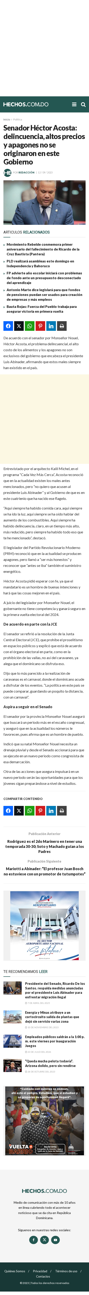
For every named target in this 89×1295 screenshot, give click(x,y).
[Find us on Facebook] (33, 1240)
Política (17, 119)
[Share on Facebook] (8, 326)
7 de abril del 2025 (38, 1003)
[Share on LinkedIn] (51, 326)
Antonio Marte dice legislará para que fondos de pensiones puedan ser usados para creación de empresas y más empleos (44, 294)
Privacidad (40, 1271)
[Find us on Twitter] (44, 1240)
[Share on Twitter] (19, 326)
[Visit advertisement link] (44, 925)
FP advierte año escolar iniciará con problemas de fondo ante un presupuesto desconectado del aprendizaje (44, 278)
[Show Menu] (74, 104)
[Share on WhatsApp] (29, 326)
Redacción (26, 172)
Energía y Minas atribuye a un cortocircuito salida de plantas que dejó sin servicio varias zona (52, 1017)
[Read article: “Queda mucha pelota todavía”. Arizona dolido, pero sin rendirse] (12, 1065)
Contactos (43, 1276)
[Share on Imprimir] (62, 326)
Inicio (6, 119)
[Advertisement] (44, 48)
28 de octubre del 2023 (41, 1071)
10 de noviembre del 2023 (43, 1027)
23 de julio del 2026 (39, 1051)
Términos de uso (66, 1271)
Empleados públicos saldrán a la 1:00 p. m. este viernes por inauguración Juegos (55, 1041)
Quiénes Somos (14, 1271)
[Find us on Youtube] (55, 1240)
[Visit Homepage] (35, 104)
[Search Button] (83, 104)
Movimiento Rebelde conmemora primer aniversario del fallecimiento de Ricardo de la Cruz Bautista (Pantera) (43, 249)
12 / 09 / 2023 (45, 172)
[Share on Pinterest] (40, 326)
